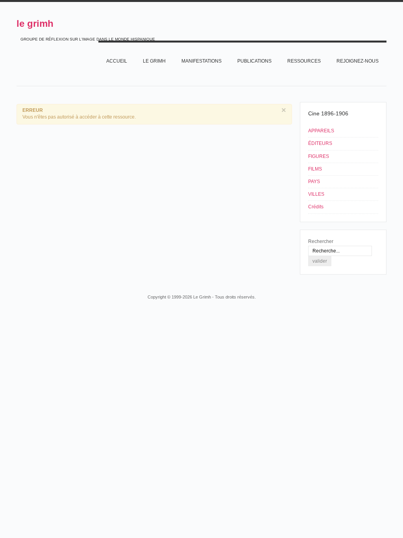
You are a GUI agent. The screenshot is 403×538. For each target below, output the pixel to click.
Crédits (316, 207)
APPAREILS (321, 131)
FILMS (315, 169)
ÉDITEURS (320, 143)
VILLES (316, 194)
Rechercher (320, 241)
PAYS (314, 181)
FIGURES (318, 156)
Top (385, 282)
